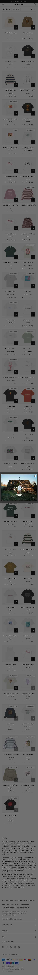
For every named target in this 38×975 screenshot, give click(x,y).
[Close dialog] (35, 476)
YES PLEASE (19, 495)
